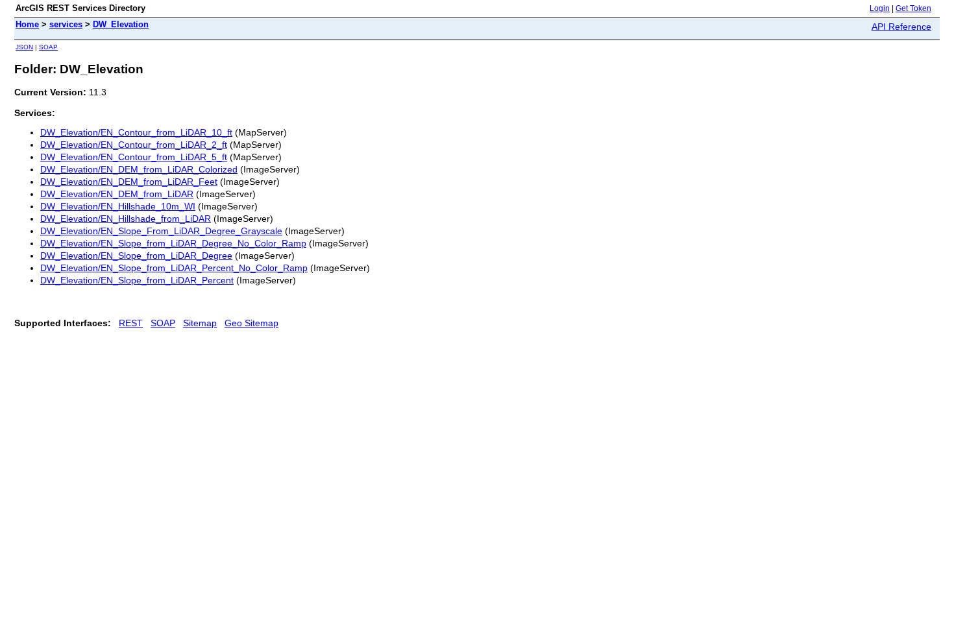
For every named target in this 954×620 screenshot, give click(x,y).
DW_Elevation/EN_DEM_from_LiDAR (116, 194)
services (65, 24)
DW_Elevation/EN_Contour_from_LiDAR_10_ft (136, 132)
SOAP (48, 47)
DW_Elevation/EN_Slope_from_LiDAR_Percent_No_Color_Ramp (174, 268)
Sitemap (200, 323)
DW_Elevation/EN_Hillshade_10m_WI (117, 206)
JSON (24, 47)
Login (880, 8)
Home (27, 24)
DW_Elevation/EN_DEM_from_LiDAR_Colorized (139, 169)
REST (131, 323)
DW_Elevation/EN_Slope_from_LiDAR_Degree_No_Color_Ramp (173, 243)
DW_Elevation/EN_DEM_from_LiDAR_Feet (128, 181)
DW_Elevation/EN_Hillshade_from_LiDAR (125, 218)
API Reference (901, 26)
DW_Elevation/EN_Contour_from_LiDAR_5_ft (133, 157)
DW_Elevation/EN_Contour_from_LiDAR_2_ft (133, 144)
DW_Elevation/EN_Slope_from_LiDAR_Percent (137, 280)
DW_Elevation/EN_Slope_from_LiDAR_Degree (136, 255)
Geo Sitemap (251, 323)
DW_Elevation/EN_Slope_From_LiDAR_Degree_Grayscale (161, 231)
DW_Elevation (121, 24)
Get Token (913, 8)
